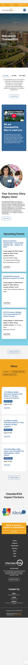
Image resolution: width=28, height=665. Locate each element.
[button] (19, 10)
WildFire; (19, 613)
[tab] (6, 75)
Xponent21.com (18, 615)
